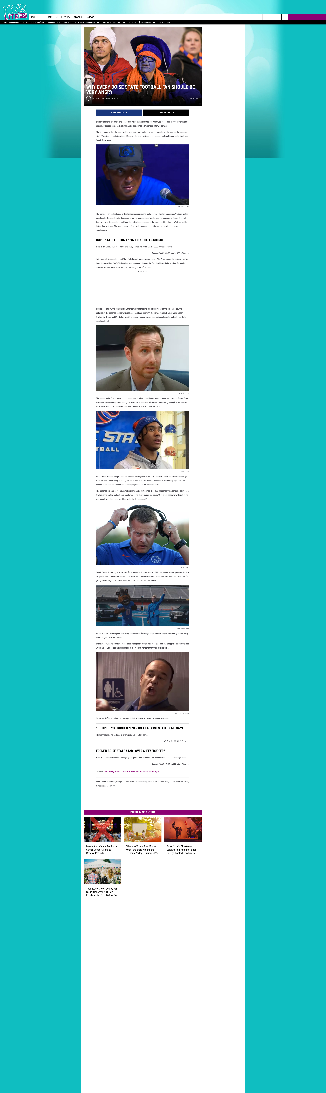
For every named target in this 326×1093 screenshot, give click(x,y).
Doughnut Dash (54, 22)
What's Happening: (12, 22)
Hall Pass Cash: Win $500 (33, 22)
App (57, 17)
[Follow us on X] (278, 17)
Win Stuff (78, 17)
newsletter (111, 782)
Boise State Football (156, 782)
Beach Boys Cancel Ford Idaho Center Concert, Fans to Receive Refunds (102, 850)
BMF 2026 (67, 22)
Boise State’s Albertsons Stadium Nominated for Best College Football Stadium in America (181, 850)
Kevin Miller (95, 98)
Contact (90, 17)
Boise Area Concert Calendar (87, 22)
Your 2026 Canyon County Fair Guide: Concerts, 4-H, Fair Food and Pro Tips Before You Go (102, 892)
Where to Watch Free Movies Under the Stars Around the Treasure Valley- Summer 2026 (142, 850)
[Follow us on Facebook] (272, 17)
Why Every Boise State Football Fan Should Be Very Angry (131, 771)
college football (122, 782)
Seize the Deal (165, 22)
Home (33, 17)
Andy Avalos (170, 782)
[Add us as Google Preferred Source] (265, 17)
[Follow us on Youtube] (285, 17)
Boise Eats (133, 22)
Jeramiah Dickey (182, 782)
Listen (49, 17)
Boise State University (138, 782)
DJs (41, 17)
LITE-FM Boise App (148, 22)
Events (67, 17)
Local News (111, 786)
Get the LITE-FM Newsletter (114, 22)
